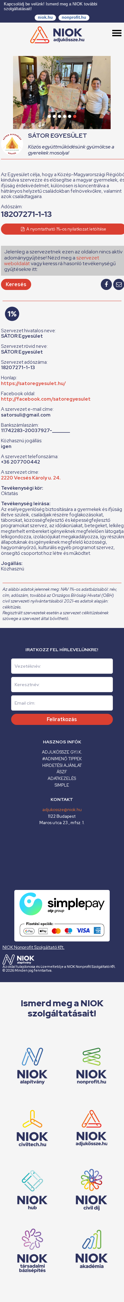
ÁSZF (62, 772)
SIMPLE (62, 785)
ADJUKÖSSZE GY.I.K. (62, 752)
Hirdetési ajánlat (62, 765)
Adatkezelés (62, 778)
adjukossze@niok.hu (62, 809)
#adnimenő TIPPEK (62, 758)
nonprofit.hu (74, 17)
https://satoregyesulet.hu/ (33, 383)
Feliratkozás (62, 719)
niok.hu (45, 17)
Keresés (16, 284)
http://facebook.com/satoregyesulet (46, 399)
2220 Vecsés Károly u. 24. (31, 478)
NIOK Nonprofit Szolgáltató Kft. (34, 947)
